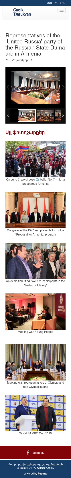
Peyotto (43, 473)
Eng (62, 3)
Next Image (63, 87)
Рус (56, 3)
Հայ (49, 3)
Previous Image (8, 87)
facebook (38, 453)
